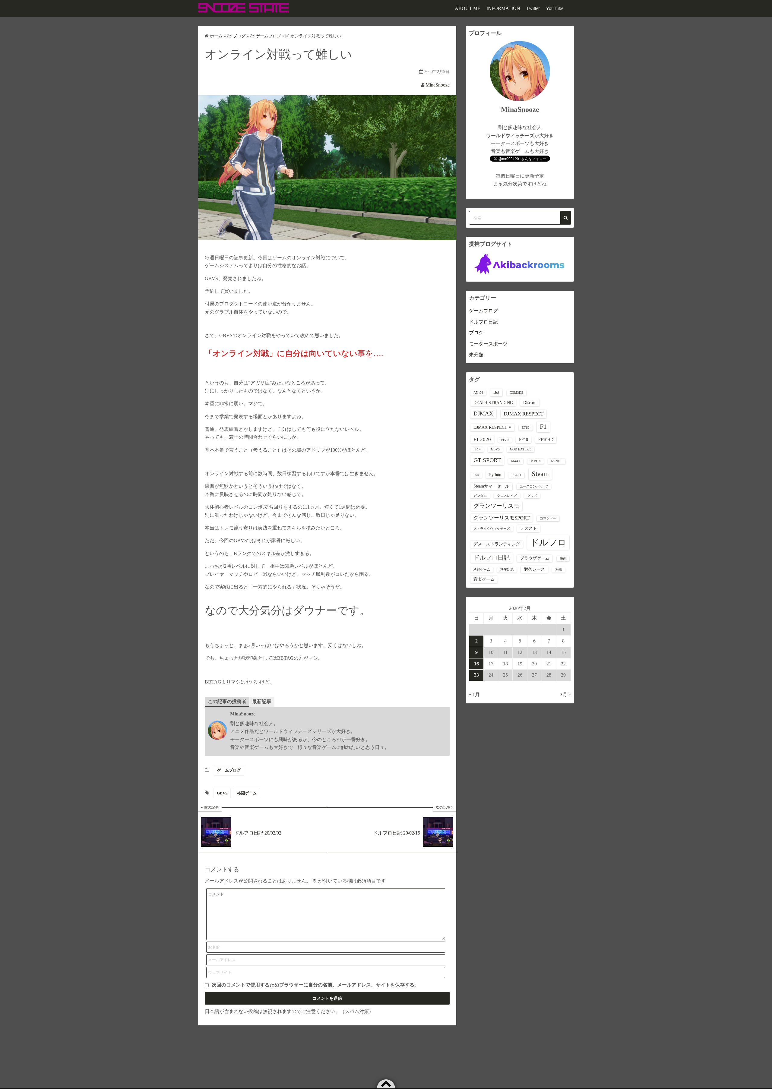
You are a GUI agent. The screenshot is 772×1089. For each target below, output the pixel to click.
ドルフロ (548, 542)
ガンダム (480, 495)
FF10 (523, 439)
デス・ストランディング (496, 543)
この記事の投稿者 (227, 701)
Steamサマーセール (491, 486)
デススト (528, 528)
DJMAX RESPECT (523, 414)
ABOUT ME (467, 8)
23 (476, 674)
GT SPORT (487, 460)
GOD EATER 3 (520, 449)
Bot (496, 392)
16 (476, 663)
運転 (558, 569)
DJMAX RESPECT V (492, 427)
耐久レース (534, 569)
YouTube (554, 8)
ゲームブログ (229, 770)
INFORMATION (503, 8)
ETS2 (526, 427)
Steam (540, 474)
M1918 (535, 461)
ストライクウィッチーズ (491, 528)
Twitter (533, 8)
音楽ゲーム (484, 579)
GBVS (222, 793)
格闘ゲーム (247, 793)
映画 (563, 558)
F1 (543, 426)
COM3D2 (516, 392)
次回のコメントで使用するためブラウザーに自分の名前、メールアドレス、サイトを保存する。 (315, 984)
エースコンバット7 (534, 486)
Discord (529, 402)
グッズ (532, 495)
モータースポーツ (488, 343)
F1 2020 (482, 439)
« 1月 (474, 694)
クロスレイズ (507, 495)
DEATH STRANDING (493, 402)
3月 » (565, 694)
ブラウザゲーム (534, 558)
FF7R (505, 440)
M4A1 (515, 461)
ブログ (476, 332)
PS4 (476, 475)
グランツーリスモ (496, 506)
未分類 (476, 354)
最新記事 (261, 701)
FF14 (477, 449)
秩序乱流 (507, 569)
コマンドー (548, 518)
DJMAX (483, 413)
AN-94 (478, 392)
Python (495, 474)
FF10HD (545, 439)
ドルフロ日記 (483, 321)
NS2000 (556, 461)
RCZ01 (516, 475)
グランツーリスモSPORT (501, 518)
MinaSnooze (438, 84)
